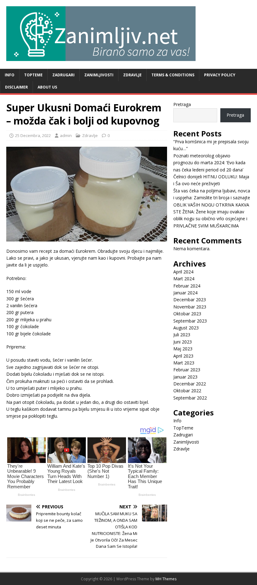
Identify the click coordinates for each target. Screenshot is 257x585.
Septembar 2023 (190, 321)
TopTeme (33, 75)
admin (66, 135)
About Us (47, 87)
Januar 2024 (185, 293)
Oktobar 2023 (187, 314)
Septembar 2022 (190, 398)
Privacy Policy (219, 75)
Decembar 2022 (189, 384)
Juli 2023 (181, 335)
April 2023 (183, 356)
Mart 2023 (183, 363)
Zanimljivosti (98, 75)
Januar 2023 (185, 377)
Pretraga (182, 104)
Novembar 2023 (189, 307)
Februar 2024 (186, 286)
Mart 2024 (183, 279)
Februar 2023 (186, 370)
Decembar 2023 (189, 300)
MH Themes (165, 579)
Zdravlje (132, 75)
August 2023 (186, 328)
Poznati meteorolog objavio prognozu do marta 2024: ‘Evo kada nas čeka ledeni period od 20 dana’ (209, 163)
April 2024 (183, 272)
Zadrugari (63, 75)
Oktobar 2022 (187, 391)
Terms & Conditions (172, 75)
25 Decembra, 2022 (33, 135)
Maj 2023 (182, 349)
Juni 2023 (182, 342)
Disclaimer (16, 87)
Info (9, 75)
